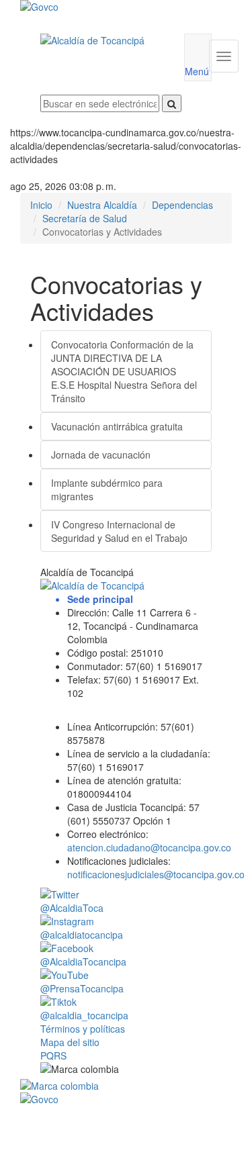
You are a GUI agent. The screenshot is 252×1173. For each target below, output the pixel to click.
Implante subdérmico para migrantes (107, 489)
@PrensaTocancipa (82, 988)
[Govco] (108, 6)
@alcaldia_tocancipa (84, 1015)
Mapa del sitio (69, 1042)
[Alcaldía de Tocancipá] (102, 40)
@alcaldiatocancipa (81, 934)
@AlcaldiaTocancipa (83, 961)
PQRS (53, 1055)
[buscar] (171, 103)
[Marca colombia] (126, 1085)
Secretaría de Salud (84, 218)
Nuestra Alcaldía (102, 205)
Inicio (41, 205)
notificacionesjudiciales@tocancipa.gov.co (156, 874)
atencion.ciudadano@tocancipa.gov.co (149, 847)
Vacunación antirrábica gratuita (117, 426)
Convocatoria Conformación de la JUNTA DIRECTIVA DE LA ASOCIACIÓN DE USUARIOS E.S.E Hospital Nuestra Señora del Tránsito (124, 371)
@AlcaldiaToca (71, 907)
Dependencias (182, 205)
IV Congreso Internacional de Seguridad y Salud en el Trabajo (119, 531)
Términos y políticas (82, 1028)
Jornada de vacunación (101, 454)
